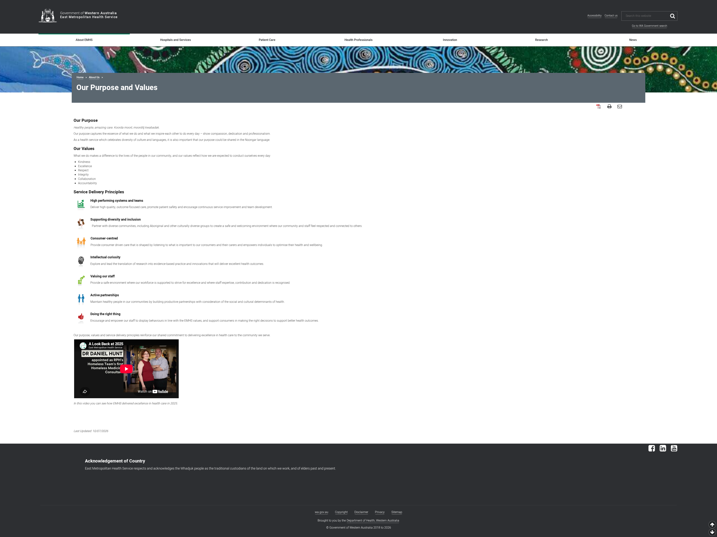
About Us (94, 77)
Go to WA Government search (649, 26)
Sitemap (396, 512)
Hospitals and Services (175, 40)
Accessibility (594, 16)
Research (541, 40)
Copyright (341, 512)
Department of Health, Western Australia (373, 520)
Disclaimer (361, 512)
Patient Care (267, 40)
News (633, 40)
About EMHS (84, 40)
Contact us (611, 16)
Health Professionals (358, 40)
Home (80, 77)
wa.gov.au (321, 512)
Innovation (450, 40)
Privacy (380, 512)
